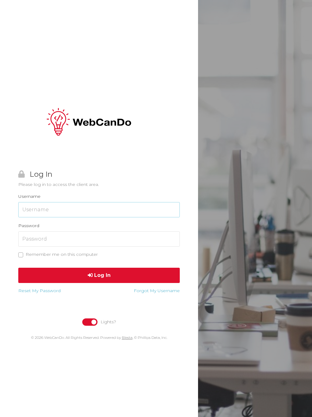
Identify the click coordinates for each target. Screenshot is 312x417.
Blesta (127, 337)
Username (29, 196)
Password (28, 225)
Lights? (108, 322)
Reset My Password (39, 290)
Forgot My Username (157, 290)
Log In (102, 275)
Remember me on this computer (62, 254)
